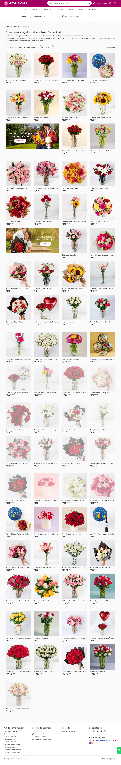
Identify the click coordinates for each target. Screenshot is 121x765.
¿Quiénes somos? (38, 734)
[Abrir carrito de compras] (115, 3)
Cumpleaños (36, 9)
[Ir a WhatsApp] (119, 750)
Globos (71, 9)
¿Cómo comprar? (10, 736)
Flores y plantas (60, 9)
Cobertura (7, 734)
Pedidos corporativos (11, 731)
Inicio (26, 9)
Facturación (64, 734)
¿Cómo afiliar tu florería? (12, 750)
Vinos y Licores (91, 9)
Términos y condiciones (12, 752)
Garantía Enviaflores (39, 736)
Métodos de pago (10, 747)
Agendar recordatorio (11, 742)
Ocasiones (47, 9)
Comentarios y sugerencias (41, 739)
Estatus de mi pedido (67, 731)
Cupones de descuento (12, 744)
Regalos (80, 9)
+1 (56, 86)
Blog (33, 731)
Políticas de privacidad (109, 759)
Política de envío (9, 739)
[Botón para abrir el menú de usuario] (110, 3)
